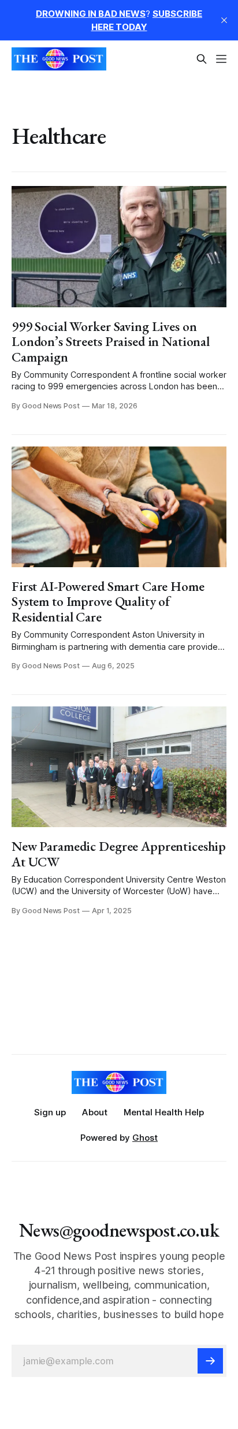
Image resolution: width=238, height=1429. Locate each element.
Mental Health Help (164, 1112)
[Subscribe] (210, 1361)
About (94, 1112)
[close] (224, 20)
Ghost (145, 1137)
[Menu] (221, 59)
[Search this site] (201, 59)
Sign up (50, 1112)
